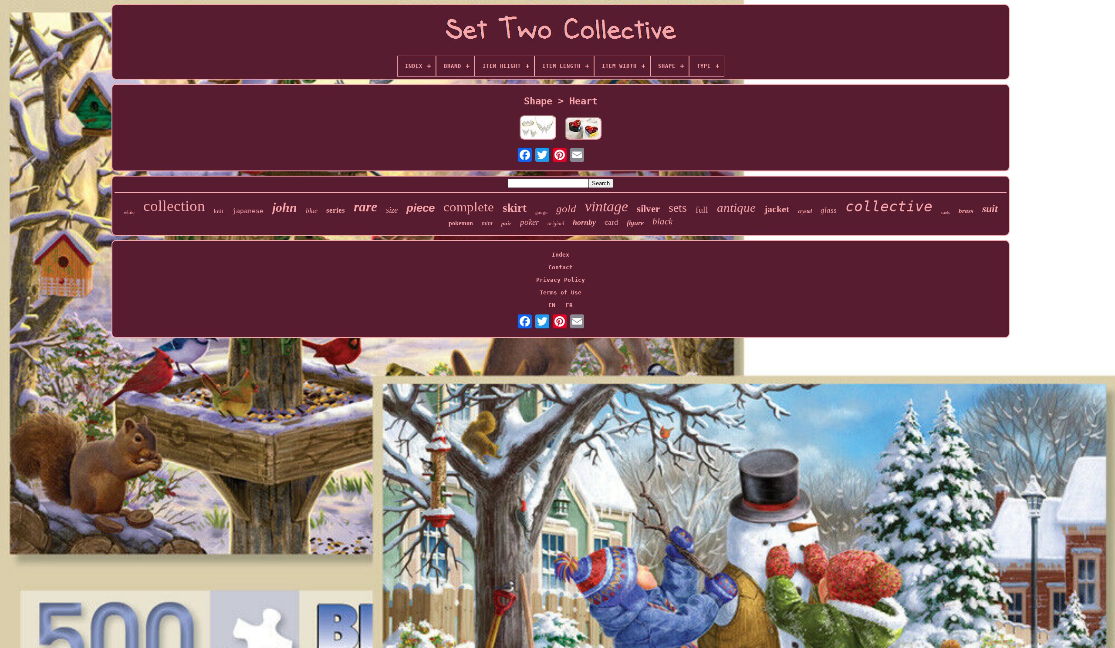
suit (990, 208)
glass (829, 210)
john (284, 207)
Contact (560, 267)
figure (635, 223)
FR (569, 305)
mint (487, 223)
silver (648, 209)
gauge (541, 212)
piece (420, 207)
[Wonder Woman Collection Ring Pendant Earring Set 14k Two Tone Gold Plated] (538, 128)
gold (566, 208)
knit (218, 211)
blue (312, 210)
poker (529, 222)
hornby (584, 222)
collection (174, 205)
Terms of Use (560, 292)
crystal (805, 211)
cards (945, 212)
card (611, 222)
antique (736, 207)
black (662, 221)
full (702, 209)
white (129, 212)
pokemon (461, 223)
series (335, 210)
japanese (248, 211)
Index (560, 254)
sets (678, 207)
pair (506, 223)
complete (468, 206)
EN (551, 305)
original (555, 223)
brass (966, 210)
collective (889, 206)
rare (365, 206)
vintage (606, 206)
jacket (776, 209)
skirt (515, 207)
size (392, 209)
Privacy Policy (560, 280)
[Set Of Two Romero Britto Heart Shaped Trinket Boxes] (583, 129)
